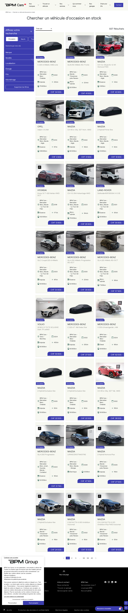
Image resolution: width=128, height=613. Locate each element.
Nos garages (92, 5)
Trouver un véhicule (46, 5)
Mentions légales (61, 610)
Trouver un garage (64, 588)
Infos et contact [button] (63, 582)
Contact (119, 5)
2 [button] (71, 558)
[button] (64, 558)
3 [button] (75, 558)
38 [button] (84, 558)
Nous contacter (63, 585)
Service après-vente (64, 591)
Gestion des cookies (81, 610)
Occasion (11, 39)
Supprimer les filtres (21, 87)
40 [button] (92, 558)
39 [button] (88, 558)
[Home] (14, 5)
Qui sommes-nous (77, 5)
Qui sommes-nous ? (88, 585)
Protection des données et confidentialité (33, 610)
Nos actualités (86, 591)
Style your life (103, 5)
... (79, 558)
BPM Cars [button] (84, 582)
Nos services (62, 5)
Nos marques (32, 5)
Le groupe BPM (86, 588)
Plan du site (7, 610)
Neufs (23, 39)
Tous (33, 39)
